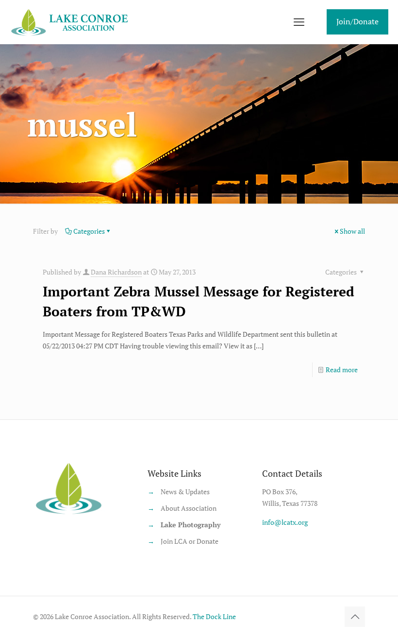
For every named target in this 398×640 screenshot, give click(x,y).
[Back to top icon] (355, 616)
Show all (352, 231)
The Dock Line (214, 616)
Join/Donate (357, 21)
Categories (89, 231)
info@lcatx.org (285, 522)
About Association (188, 508)
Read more (342, 369)
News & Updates (185, 491)
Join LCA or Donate (189, 541)
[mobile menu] (299, 22)
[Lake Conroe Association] (71, 22)
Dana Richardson (116, 272)
